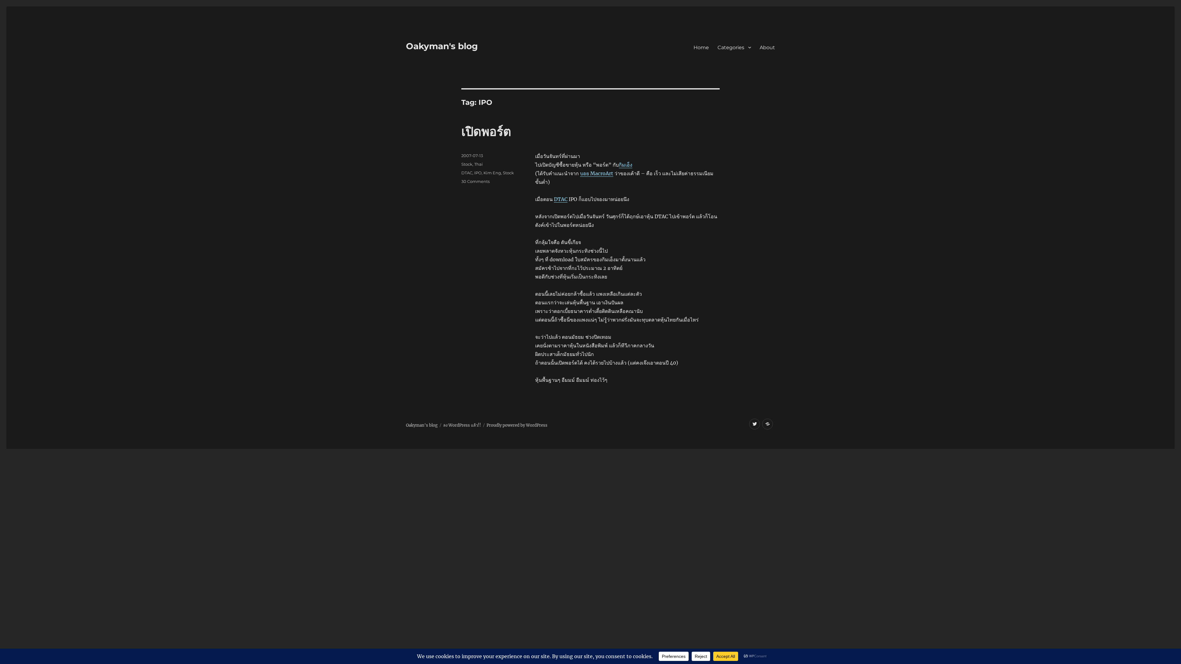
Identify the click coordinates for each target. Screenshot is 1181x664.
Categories (731, 47)
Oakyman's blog (442, 46)
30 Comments (475, 181)
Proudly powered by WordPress (517, 425)
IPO (478, 172)
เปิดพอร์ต (486, 131)
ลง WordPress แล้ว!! (462, 425)
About (767, 47)
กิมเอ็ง (625, 165)
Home (701, 47)
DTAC (560, 199)
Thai (478, 164)
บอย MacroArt (596, 173)
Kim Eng (492, 172)
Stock (466, 164)
